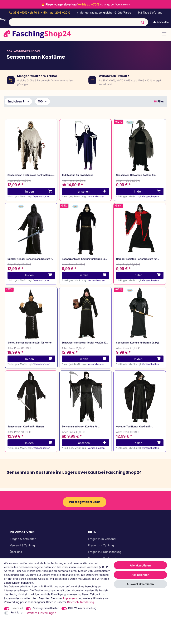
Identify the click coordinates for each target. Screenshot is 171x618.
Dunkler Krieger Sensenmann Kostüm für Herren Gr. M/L (31, 259)
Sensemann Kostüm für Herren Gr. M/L (137, 342)
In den (29, 191)
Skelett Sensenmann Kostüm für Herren (30, 342)
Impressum (70, 598)
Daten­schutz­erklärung (80, 602)
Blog (3, 19)
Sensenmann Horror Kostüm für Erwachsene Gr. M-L (80, 426)
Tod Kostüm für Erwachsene (77, 175)
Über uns (16, 551)
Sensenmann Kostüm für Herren (26, 426)
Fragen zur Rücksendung (104, 551)
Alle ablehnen (140, 574)
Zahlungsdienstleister (45, 608)
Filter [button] (160, 101)
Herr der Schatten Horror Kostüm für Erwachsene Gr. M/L (136, 259)
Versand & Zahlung (22, 545)
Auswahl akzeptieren (140, 584)
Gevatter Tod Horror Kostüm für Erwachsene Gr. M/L (133, 426)
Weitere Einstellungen (41, 613)
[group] (85, 313)
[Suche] (142, 22)
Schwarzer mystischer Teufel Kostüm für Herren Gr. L (84, 342)
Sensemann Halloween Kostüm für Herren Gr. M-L (135, 175)
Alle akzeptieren (140, 565)
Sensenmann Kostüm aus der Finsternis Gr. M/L (30, 175)
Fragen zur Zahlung (101, 545)
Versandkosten (41, 196)
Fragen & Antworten (23, 539)
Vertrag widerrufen (84, 502)
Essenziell (17, 608)
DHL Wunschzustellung (82, 608)
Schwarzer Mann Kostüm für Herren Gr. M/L (84, 259)
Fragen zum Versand (102, 539)
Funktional (17, 612)
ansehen (83, 191)
